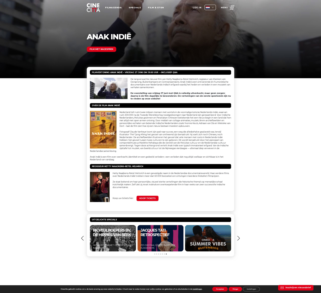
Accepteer (220, 289)
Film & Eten (156, 7)
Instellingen (251, 289)
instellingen (197, 289)
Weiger (235, 289)
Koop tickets (147, 198)
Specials (135, 7)
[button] (82, 238)
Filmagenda (113, 7)
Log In (197, 7)
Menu (224, 7)
